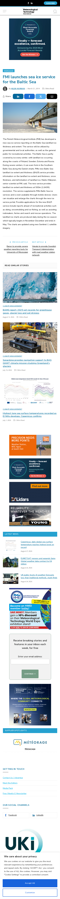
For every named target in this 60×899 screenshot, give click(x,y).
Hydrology (8, 71)
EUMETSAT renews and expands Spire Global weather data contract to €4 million (38, 561)
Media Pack (8, 788)
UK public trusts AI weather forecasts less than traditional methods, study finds (39, 576)
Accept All (30, 883)
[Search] (55, 11)
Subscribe (50, 3)
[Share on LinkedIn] (18, 96)
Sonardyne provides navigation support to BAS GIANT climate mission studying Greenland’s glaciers (27, 363)
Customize (30, 892)
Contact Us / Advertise (13, 777)
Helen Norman (18, 88)
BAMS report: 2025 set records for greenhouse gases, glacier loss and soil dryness (27, 311)
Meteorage (30, 749)
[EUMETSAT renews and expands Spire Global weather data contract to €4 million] (10, 562)
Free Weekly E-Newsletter (15, 793)
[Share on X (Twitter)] (40, 96)
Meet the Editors (10, 783)
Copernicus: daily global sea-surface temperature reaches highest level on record (37, 545)
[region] (30, 875)
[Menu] (4, 11)
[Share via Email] (52, 96)
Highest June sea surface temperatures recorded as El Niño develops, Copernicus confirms (30, 415)
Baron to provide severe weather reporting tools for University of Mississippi (16, 249)
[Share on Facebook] (29, 96)
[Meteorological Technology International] (30, 11)
